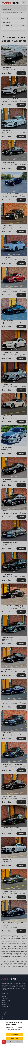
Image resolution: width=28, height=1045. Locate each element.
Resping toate (14, 1038)
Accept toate (15, 1034)
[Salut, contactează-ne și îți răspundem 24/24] (3, 1041)
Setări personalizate (15, 1041)
